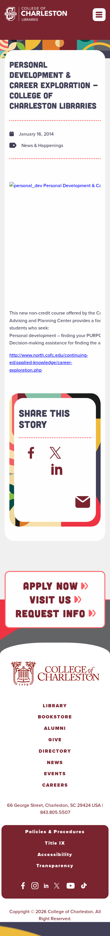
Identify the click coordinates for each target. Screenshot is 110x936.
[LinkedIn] (57, 469)
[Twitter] (57, 453)
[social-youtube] (71, 886)
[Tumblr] (56, 485)
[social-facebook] (23, 886)
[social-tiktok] (83, 886)
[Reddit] (31, 469)
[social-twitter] (57, 886)
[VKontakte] (57, 502)
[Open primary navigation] (99, 14)
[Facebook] (31, 453)
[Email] (83, 502)
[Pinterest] (31, 502)
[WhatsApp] (31, 485)
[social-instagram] (34, 886)
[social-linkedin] (46, 886)
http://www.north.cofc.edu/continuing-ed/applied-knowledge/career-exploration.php (48, 362)
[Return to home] (49, 14)
